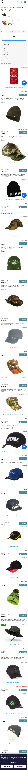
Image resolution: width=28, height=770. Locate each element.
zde (14, 759)
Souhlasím (20, 766)
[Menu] (25, 1)
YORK (5, 60)
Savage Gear (6, 58)
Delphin (5, 52)
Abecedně (22, 31)
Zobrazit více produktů (13, 27)
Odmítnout (7, 766)
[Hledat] (17, 1)
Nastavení (13, 762)
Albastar (5, 50)
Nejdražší (9, 31)
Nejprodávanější (15, 31)
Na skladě (6, 44)
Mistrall (5, 54)
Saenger (5, 56)
